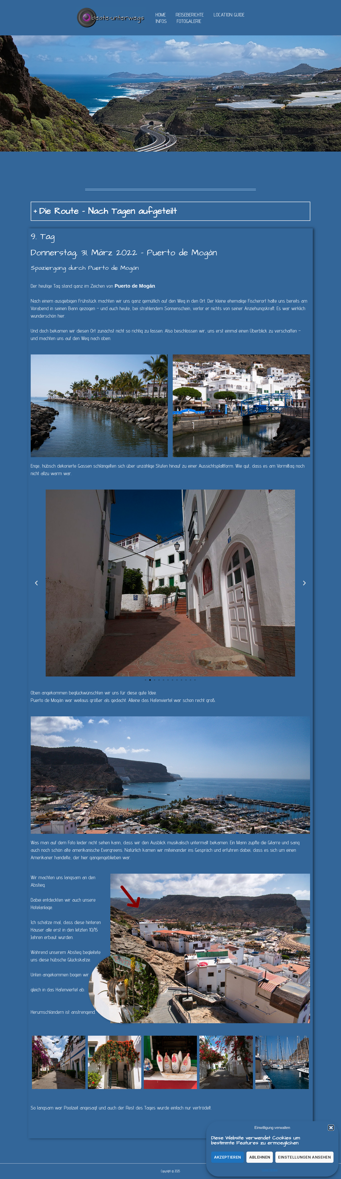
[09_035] (282, 1062)
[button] (331, 1127)
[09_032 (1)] (170, 1062)
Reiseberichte (190, 15)
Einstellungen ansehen (304, 1157)
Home (161, 15)
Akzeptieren (227, 1157)
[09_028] (114, 1062)
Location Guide (229, 15)
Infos (161, 21)
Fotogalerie (189, 21)
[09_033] (58, 1062)
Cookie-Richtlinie (270, 1170)
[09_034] (226, 1062)
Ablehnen (259, 1157)
